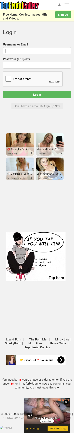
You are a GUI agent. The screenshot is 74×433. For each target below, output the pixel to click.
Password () (16, 59)
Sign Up (63, 15)
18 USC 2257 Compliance (19, 418)
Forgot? (23, 59)
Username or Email (15, 44)
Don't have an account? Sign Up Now (37, 106)
